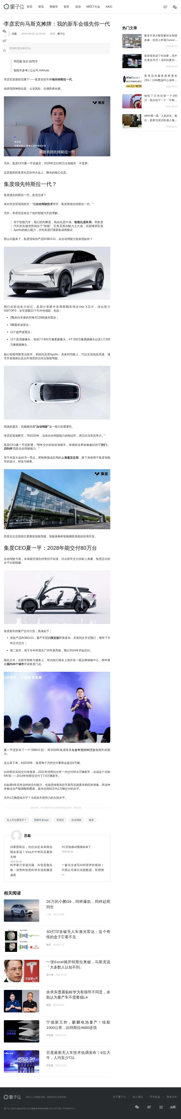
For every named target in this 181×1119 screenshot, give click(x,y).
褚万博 (49, 974)
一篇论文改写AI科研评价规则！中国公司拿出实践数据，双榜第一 (83, 869)
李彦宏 (60, 820)
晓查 (48, 944)
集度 (91, 820)
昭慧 (48, 1005)
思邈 (14, 33)
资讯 (41, 6)
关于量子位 (119, 1096)
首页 (29, 6)
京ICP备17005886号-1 (64, 1108)
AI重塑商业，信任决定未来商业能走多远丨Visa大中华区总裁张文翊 (31, 851)
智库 (66, 6)
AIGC (109, 6)
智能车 (53, 6)
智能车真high (41, 820)
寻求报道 (155, 1096)
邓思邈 (49, 1035)
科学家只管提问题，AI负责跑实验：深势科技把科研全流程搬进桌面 (31, 869)
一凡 (48, 914)
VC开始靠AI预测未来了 (76, 846)
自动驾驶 (76, 820)
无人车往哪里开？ (17, 820)
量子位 (61, 33)
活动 (78, 6)
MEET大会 (93, 6)
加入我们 (138, 1096)
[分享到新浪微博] (4, 40)
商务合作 (172, 1096)
